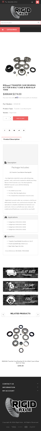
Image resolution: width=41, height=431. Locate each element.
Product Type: (8, 108)
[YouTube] (14, 130)
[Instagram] (9, 130)
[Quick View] (24, 342)
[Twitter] (19, 130)
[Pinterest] (24, 130)
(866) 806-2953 (12, 2)
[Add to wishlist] (20, 342)
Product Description (12, 139)
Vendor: (6, 112)
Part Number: (8, 104)
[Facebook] (4, 130)
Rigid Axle (19, 422)
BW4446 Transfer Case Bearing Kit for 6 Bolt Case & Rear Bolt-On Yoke (20, 362)
